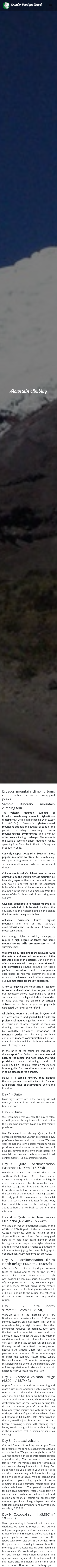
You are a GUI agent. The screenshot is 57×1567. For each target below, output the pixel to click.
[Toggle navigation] (50, 5)
